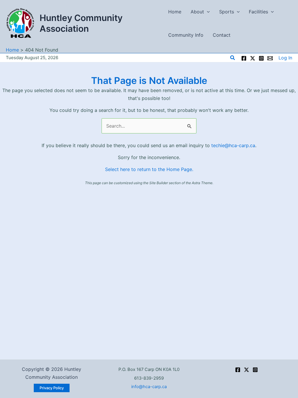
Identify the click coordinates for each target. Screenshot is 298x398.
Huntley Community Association (81, 23)
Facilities (258, 12)
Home (174, 12)
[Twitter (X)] (246, 369)
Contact (221, 35)
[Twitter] (252, 58)
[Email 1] (270, 58)
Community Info (185, 35)
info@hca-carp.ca (149, 386)
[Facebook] (243, 58)
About (197, 12)
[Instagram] (261, 58)
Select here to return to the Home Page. (149, 169)
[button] (207, 11)
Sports (226, 12)
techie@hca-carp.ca (233, 145)
